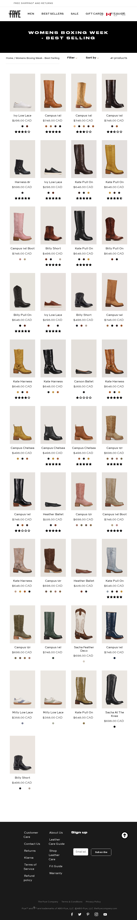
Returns (30, 851)
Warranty (55, 873)
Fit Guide (55, 866)
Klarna (28, 858)
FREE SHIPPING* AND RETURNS (33, 3)
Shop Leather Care (54, 855)
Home (9, 58)
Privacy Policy (93, 902)
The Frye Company (48, 902)
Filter (71, 57)
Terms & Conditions (72, 902)
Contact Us (32, 844)
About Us (56, 832)
